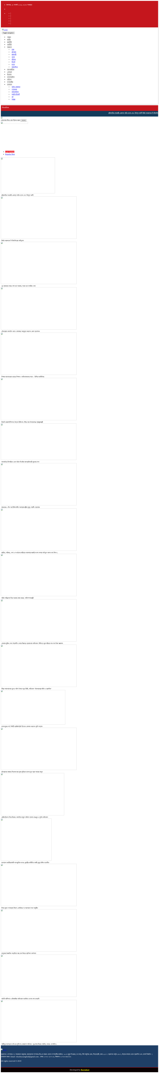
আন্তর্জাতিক (10, 69)
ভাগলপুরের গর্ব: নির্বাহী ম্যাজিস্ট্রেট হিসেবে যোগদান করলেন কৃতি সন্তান (22, 726)
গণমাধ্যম (14, 89)
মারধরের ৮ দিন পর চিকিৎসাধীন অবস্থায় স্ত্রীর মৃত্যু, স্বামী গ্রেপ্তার (20, 507)
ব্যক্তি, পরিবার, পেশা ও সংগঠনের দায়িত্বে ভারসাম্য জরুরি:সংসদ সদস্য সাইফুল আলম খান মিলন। (29, 553)
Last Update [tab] (9, 152)
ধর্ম (12, 97)
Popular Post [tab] (10, 154)
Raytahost (85, 1070)
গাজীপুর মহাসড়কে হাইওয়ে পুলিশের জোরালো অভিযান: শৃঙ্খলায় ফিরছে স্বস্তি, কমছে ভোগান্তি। (29, 1044)
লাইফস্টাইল (15, 92)
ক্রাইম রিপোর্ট (16, 94)
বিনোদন (9, 74)
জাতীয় (9, 40)
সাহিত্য (9, 79)
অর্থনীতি (9, 45)
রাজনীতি (9, 42)
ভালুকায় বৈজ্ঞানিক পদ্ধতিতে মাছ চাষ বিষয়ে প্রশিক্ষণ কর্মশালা (18, 953)
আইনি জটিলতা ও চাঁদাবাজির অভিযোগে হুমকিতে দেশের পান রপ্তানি (20, 999)
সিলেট (13, 62)
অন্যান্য (9, 84)
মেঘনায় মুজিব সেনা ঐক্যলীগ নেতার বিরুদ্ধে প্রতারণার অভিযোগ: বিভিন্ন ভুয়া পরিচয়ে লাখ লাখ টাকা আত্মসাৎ (32, 643)
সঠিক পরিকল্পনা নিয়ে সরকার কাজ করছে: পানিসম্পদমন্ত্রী (17, 598)
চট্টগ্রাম (14, 52)
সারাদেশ (9, 47)
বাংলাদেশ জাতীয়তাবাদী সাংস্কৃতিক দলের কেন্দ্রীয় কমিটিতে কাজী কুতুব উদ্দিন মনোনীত (25, 863)
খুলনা (13, 57)
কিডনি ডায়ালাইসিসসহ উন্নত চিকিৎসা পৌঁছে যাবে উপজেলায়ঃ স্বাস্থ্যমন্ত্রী (22, 422)
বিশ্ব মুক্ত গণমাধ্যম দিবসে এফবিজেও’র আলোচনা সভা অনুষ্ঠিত (19, 908)
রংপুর (13, 64)
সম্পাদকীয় (10, 82)
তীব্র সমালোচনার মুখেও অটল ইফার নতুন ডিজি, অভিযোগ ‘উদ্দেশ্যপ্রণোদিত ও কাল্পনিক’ (26, 689)
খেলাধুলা (9, 72)
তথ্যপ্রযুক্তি (10, 77)
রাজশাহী (14, 55)
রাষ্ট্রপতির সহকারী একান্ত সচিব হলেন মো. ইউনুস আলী (117, 113)
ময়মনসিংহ (15, 67)
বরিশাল (14, 59)
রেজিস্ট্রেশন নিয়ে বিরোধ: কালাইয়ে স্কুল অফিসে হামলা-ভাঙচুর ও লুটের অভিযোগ (24, 817)
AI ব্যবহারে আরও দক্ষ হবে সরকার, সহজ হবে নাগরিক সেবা (18, 286)
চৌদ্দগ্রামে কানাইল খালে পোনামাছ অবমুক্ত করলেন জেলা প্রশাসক (20, 331)
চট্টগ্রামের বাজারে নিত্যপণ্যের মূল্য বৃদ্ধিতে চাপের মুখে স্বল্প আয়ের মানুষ (22, 772)
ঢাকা (13, 50)
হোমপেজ (24, 120)
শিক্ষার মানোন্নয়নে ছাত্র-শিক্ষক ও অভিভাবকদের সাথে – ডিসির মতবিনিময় (22, 377)
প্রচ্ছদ (9, 37)
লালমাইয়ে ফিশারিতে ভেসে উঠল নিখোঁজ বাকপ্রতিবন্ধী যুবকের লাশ (20, 462)
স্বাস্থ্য (13, 99)
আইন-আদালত (16, 87)
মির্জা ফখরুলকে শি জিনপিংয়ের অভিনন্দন (147, 113)
